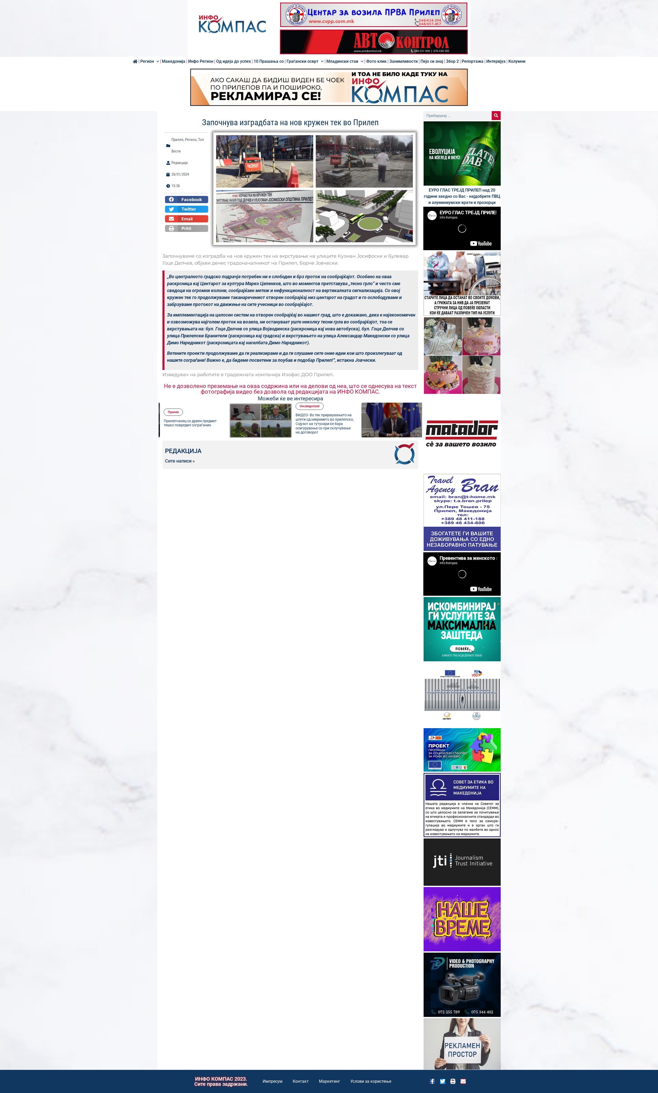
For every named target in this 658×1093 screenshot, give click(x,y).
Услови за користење (370, 1081)
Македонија (173, 61)
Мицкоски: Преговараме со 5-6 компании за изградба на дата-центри (386, 423)
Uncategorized (242, 406)
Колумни (516, 61)
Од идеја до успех (233, 61)
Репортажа (472, 61)
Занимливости (403, 61)
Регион (147, 61)
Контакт (301, 1081)
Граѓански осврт (302, 61)
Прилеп (177, 139)
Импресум (272, 1081)
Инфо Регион (200, 61)
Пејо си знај (432, 61)
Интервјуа (496, 61)
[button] (186, 199)
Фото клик (376, 61)
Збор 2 (452, 61)
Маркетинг (329, 1081)
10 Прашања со (269, 61)
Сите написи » (180, 461)
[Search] (496, 115)
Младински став (342, 61)
